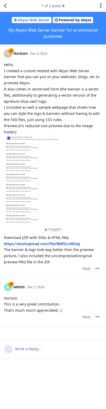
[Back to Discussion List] (5, 6)
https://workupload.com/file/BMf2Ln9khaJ (42, 243)
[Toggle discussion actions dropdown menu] (101, 6)
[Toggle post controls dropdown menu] (97, 268)
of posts (51, 5)
